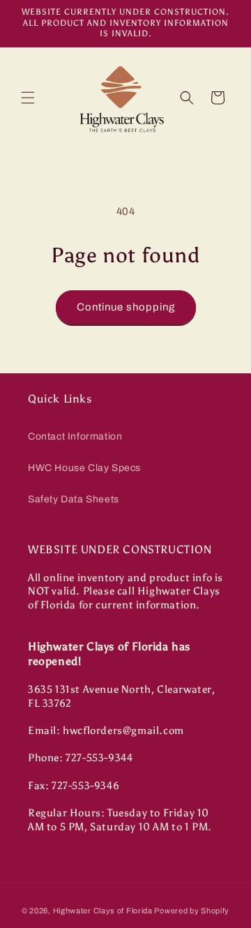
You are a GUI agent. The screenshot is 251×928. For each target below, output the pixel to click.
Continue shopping (126, 307)
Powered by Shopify (191, 910)
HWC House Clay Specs (84, 468)
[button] (28, 97)
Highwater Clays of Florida (103, 910)
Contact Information (75, 436)
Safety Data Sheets (73, 499)
